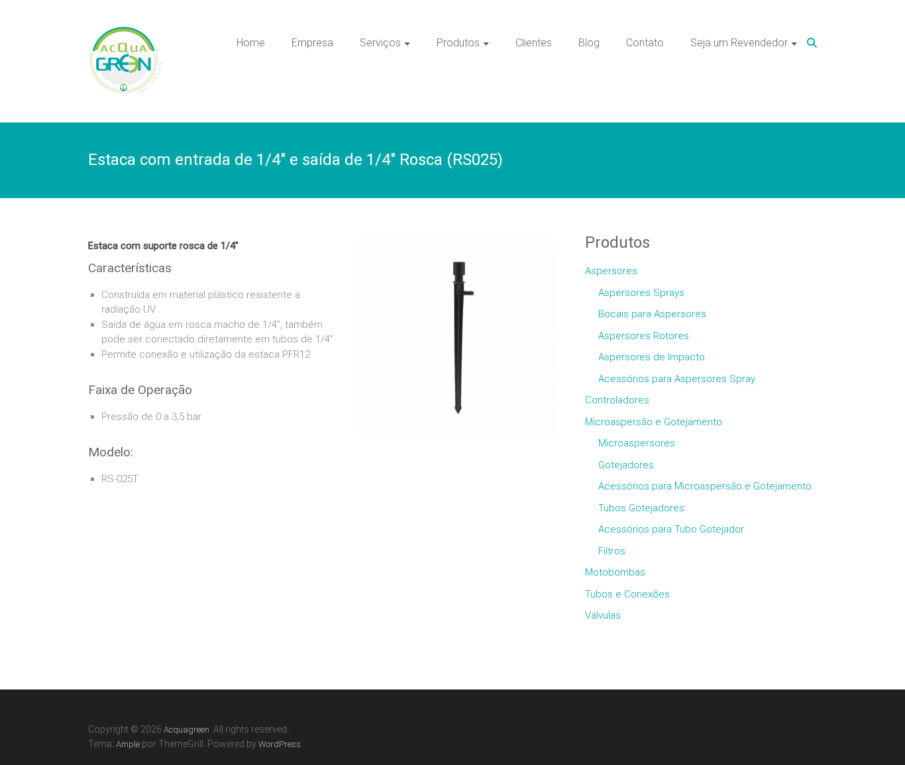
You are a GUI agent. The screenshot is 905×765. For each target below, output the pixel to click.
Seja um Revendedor (739, 42)
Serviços (380, 42)
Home (251, 42)
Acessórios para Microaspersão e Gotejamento (705, 486)
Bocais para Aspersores (652, 314)
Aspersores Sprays (641, 293)
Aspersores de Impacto (651, 357)
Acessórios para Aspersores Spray (676, 379)
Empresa (312, 42)
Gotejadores (626, 465)
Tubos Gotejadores (641, 508)
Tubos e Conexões (627, 594)
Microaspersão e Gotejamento (653, 422)
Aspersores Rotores (643, 336)
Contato (645, 42)
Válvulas (603, 615)
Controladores (617, 400)
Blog (589, 42)
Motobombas (615, 572)
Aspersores (611, 271)
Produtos (458, 42)
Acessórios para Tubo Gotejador (671, 529)
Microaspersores (636, 443)
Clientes (533, 42)
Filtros (611, 551)
